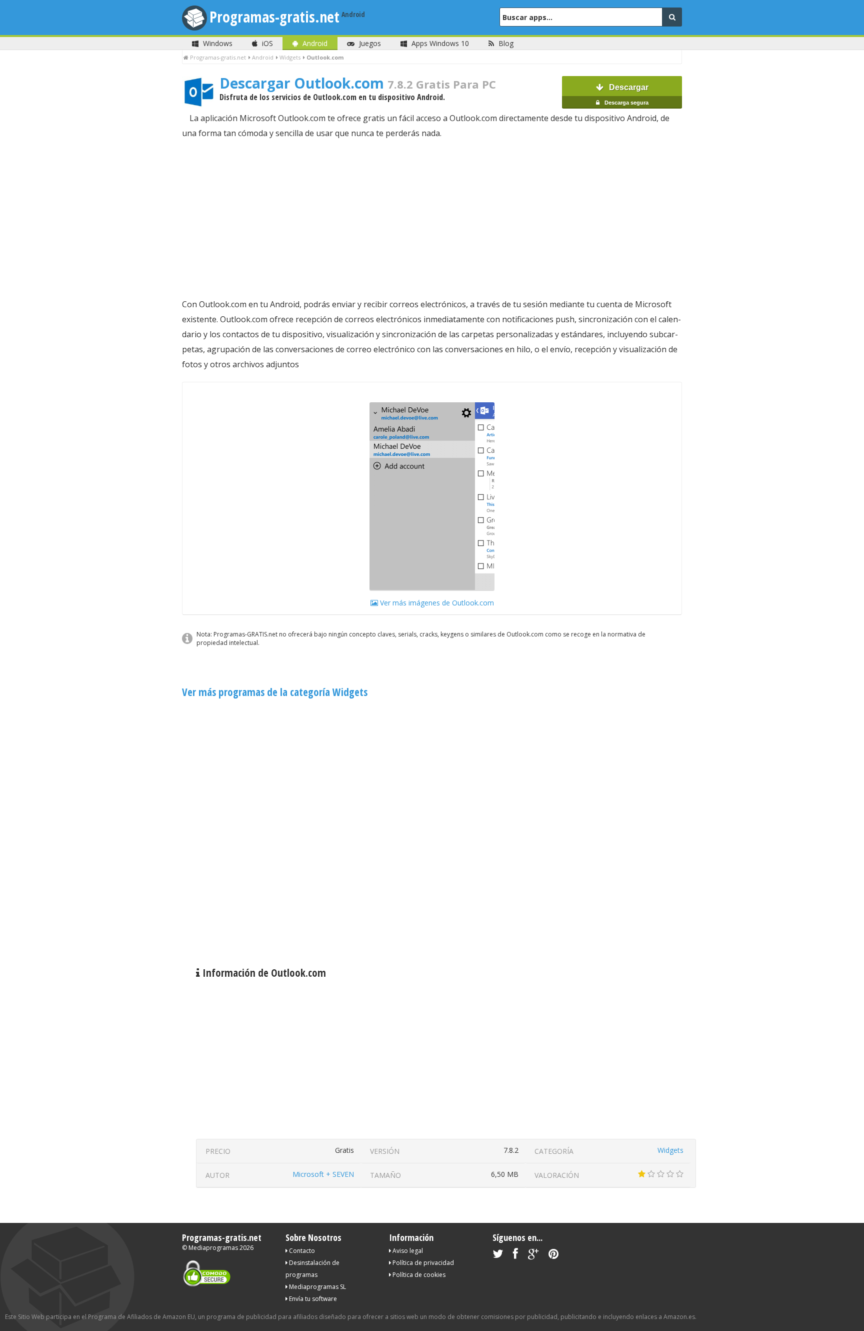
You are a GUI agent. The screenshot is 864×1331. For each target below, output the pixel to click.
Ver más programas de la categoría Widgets (275, 692)
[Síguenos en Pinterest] (553, 1255)
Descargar (625, 94)
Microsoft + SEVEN (323, 1174)
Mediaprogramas (213, 1247)
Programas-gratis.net (275, 17)
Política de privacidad (422, 1262)
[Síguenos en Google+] (533, 1255)
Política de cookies (418, 1274)
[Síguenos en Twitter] (497, 1255)
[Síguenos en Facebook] (515, 1255)
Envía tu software (312, 1298)
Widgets (671, 1150)
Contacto (301, 1250)
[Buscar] (672, 17)
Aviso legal (407, 1250)
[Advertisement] (432, 219)
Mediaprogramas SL (317, 1286)
